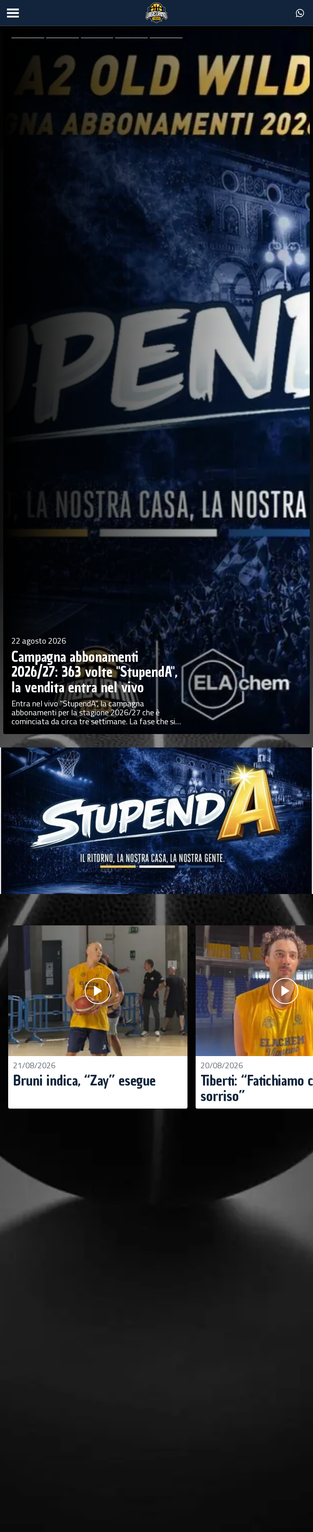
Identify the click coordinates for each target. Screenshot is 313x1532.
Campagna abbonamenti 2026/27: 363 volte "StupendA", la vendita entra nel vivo (94, 672)
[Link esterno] (300, 13)
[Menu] (13, 13)
